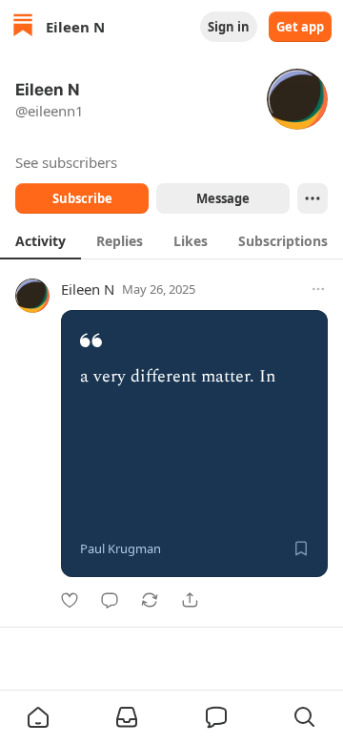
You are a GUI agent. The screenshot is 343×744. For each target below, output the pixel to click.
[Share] (189, 600)
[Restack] (149, 600)
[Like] (69, 600)
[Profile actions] (312, 198)
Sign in (229, 26)
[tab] (40, 240)
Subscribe (82, 198)
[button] (38, 717)
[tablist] (171, 240)
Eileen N (87, 289)
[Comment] (109, 600)
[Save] (301, 548)
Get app (300, 26)
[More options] (318, 289)
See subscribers (66, 162)
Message (223, 198)
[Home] (22, 27)
